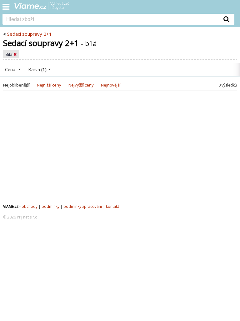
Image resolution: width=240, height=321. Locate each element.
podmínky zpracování (82, 206)
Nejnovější (110, 85)
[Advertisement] (120, 149)
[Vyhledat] (226, 19)
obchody (30, 206)
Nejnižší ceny (49, 85)
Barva (37, 69)
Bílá (9, 54)
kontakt (112, 206)
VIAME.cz (10, 206)
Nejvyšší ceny (81, 85)
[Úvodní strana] (45, 7)
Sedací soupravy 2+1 (29, 34)
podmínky (50, 206)
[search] (111, 19)
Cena (11, 69)
